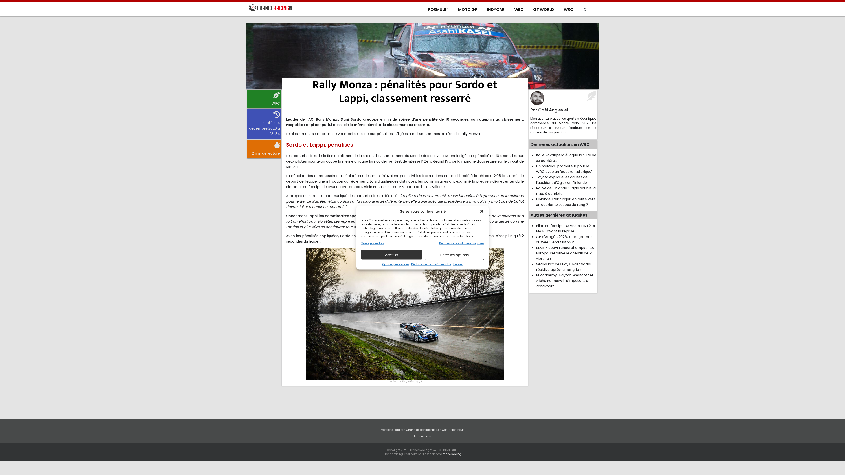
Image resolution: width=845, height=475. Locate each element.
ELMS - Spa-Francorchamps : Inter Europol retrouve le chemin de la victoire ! (566, 253)
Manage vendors (372, 243)
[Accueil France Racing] (270, 8)
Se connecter (422, 436)
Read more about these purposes (461, 243)
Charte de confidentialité (422, 430)
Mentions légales (392, 430)
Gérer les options (454, 254)
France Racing (451, 454)
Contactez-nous (453, 430)
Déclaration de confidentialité (431, 264)
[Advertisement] (422, 56)
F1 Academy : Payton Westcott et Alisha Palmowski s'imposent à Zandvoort (564, 281)
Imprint (458, 264)
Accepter (391, 254)
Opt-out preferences (395, 264)
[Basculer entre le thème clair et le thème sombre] (585, 9)
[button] (482, 211)
